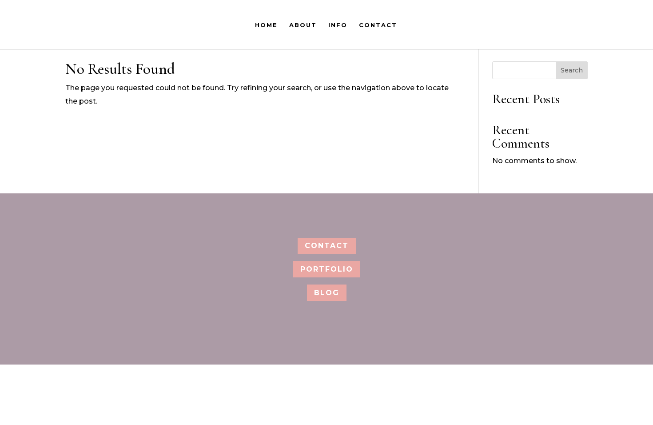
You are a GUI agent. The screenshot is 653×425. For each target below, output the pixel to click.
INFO (337, 25)
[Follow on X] (313, 216)
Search (572, 70)
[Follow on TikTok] (354, 216)
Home (266, 25)
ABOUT (303, 25)
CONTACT (378, 25)
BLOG (326, 293)
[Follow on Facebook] (293, 216)
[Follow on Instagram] (333, 216)
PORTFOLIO (326, 269)
